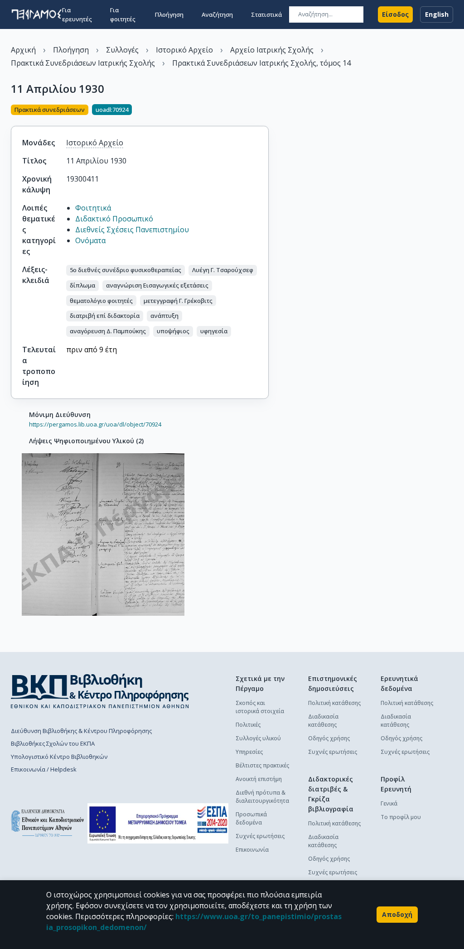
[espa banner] (157, 823)
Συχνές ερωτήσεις (260, 836)
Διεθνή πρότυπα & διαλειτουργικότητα (262, 797)
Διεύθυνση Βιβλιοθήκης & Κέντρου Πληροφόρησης (81, 731)
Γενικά (389, 803)
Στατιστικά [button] (266, 14)
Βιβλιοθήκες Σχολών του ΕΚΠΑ (53, 743)
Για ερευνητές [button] (77, 14)
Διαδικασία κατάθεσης (323, 721)
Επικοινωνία (252, 849)
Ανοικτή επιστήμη (259, 779)
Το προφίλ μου (401, 817)
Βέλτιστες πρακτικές (262, 765)
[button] (125, 270)
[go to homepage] (36, 14)
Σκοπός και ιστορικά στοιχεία (260, 707)
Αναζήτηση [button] (217, 14)
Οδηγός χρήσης (329, 738)
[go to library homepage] (100, 691)
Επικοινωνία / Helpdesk (44, 769)
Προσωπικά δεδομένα (251, 818)
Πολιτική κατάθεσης (334, 703)
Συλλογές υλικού (258, 738)
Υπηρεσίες (249, 752)
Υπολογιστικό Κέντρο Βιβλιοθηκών (59, 756)
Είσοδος (395, 14)
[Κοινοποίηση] (265, 110)
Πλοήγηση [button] (169, 14)
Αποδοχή (397, 914)
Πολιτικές (248, 725)
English (437, 14)
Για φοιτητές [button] (122, 14)
